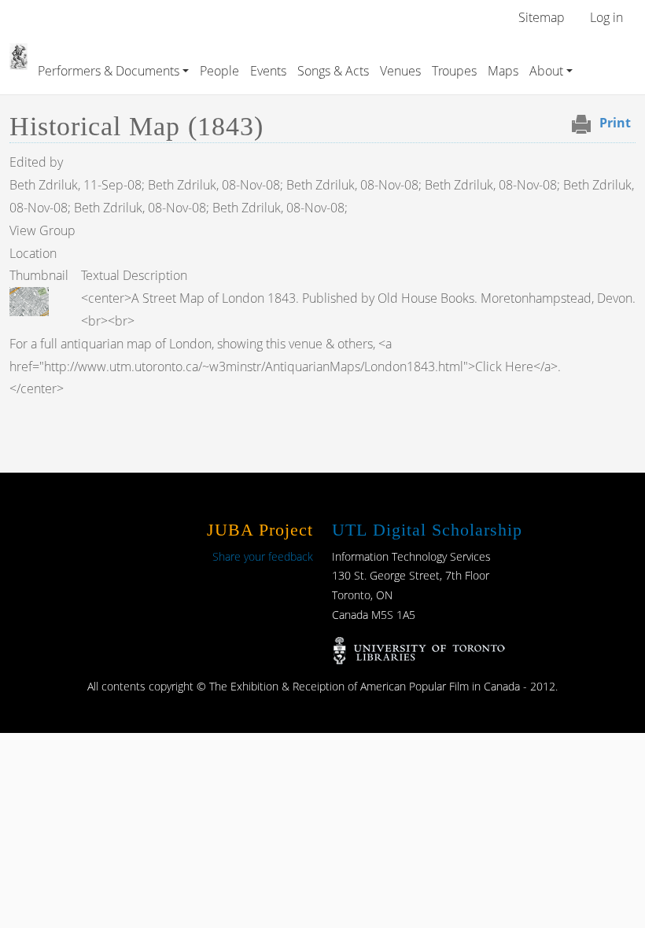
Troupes (454, 70)
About (546, 70)
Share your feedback (262, 556)
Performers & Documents (108, 70)
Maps (503, 70)
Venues (400, 70)
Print (615, 122)
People (219, 70)
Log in (606, 17)
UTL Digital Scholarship (427, 529)
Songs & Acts (333, 70)
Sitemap (541, 17)
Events (268, 70)
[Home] (18, 54)
